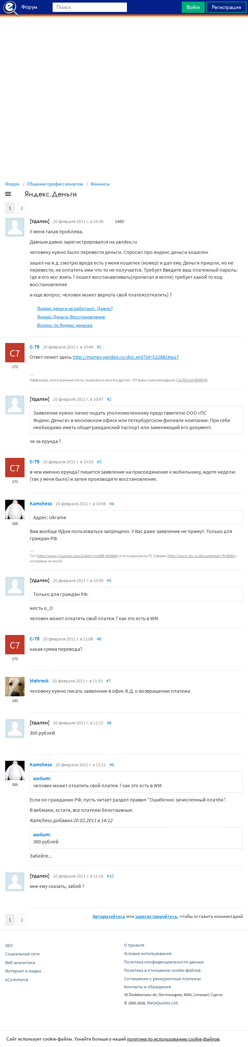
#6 (99, 639)
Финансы (100, 184)
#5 (109, 580)
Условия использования (147, 953)
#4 (111, 504)
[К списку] (18, 195)
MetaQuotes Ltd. (163, 1003)
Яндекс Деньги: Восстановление (71, 317)
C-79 (34, 346)
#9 (111, 765)
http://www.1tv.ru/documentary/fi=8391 (201, 555)
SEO (9, 945)
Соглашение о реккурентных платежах (162, 979)
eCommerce (16, 979)
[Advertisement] (124, 32)
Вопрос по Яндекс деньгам (65, 325)
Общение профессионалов (55, 184)
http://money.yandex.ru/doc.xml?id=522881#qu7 (126, 357)
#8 (109, 723)
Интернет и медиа (23, 971)
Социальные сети (22, 954)
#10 (110, 876)
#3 (99, 462)
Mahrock (39, 680)
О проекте (134, 945)
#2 (109, 399)
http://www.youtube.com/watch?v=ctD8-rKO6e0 (77, 555)
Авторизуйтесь (109, 916)
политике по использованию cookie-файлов (173, 1039)
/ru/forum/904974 (192, 380)
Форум (12, 184)
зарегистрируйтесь (156, 916)
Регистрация (226, 7)
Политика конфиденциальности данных (164, 962)
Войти (193, 7)
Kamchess (41, 503)
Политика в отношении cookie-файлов (162, 970)
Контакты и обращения (147, 987)
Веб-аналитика (20, 962)
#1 (99, 347)
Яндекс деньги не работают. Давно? (75, 308)
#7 (108, 681)
